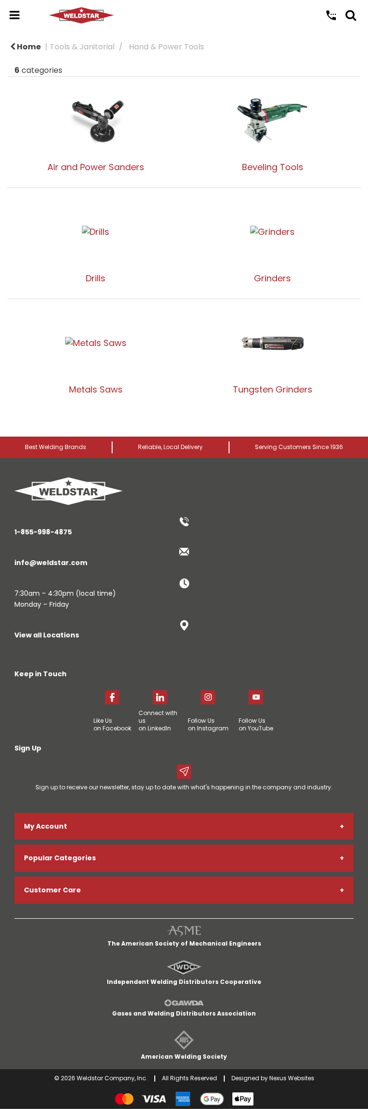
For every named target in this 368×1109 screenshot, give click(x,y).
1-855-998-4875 (43, 532)
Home (28, 46)
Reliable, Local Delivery (170, 447)
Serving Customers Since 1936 (299, 447)
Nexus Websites (291, 1078)
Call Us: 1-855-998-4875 (331, 15)
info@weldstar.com (50, 562)
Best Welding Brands (55, 447)
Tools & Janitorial (82, 46)
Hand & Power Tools (166, 46)
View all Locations (46, 635)
